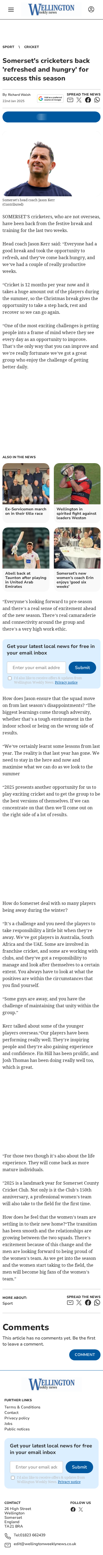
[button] (11, 9)
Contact (11, 1412)
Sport (8, 47)
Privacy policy (16, 1418)
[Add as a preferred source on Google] (50, 98)
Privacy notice (66, 682)
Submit (82, 668)
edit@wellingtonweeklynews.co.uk (45, 1544)
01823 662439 (32, 1535)
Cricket (31, 47)
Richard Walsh (19, 95)
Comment (85, 1354)
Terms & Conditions (22, 1407)
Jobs (8, 1423)
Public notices (17, 1429)
